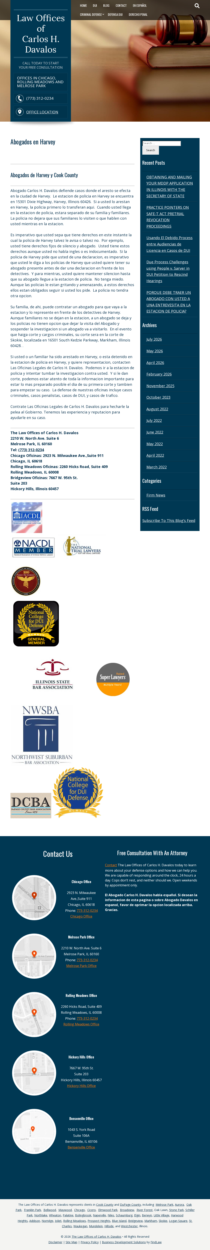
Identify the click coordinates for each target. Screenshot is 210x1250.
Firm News (155, 495)
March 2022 (156, 467)
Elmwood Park (108, 1210)
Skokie (163, 1221)
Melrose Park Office (81, 965)
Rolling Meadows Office (81, 1024)
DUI (95, 5)
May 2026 (154, 350)
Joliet (58, 1221)
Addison (34, 1221)
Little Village (161, 1215)
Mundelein (96, 1226)
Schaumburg (124, 1215)
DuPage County (130, 1205)
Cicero (91, 1210)
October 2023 (158, 397)
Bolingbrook (83, 1215)
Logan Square (178, 1221)
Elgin (137, 1215)
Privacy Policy (90, 1242)
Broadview (127, 1210)
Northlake (40, 1215)
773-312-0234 (87, 910)
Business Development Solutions (124, 1242)
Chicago (79, 1210)
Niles (111, 1215)
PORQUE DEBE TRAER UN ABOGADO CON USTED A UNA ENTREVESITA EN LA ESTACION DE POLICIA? (168, 302)
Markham (150, 1221)
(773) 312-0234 (40, 98)
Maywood (65, 1210)
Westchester (129, 1226)
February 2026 (159, 374)
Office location (42, 112)
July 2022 (154, 420)
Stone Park (176, 1210)
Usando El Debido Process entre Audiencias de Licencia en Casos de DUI (169, 244)
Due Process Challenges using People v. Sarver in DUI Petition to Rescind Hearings (167, 271)
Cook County (104, 1205)
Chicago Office (81, 916)
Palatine (68, 1215)
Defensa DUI (115, 14)
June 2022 (154, 432)
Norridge (47, 1221)
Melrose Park (164, 1205)
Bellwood (49, 1210)
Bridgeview (135, 1221)
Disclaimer (55, 1242)
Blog (106, 5)
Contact (121, 5)
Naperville (99, 1215)
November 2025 (160, 385)
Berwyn (147, 1215)
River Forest (145, 1210)
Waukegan (80, 1226)
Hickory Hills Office (81, 1085)
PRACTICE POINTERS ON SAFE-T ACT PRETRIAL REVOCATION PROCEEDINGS (167, 217)
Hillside (109, 1226)
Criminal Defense (91, 14)
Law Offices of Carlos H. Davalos (41, 34)
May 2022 (154, 443)
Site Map (71, 1242)
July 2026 (154, 339)
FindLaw (156, 1242)
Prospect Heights (99, 1221)
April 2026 (155, 362)
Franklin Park (32, 1210)
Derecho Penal (138, 14)
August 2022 (157, 408)
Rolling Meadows (74, 1221)
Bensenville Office (81, 1147)
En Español (140, 5)
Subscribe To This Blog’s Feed (168, 520)
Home (83, 5)
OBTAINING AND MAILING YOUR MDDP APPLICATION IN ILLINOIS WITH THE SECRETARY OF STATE (169, 186)
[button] (206, 1236)
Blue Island (119, 1221)
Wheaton (55, 1215)
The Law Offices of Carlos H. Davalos (96, 1237)
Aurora (179, 1205)
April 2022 (155, 455)
